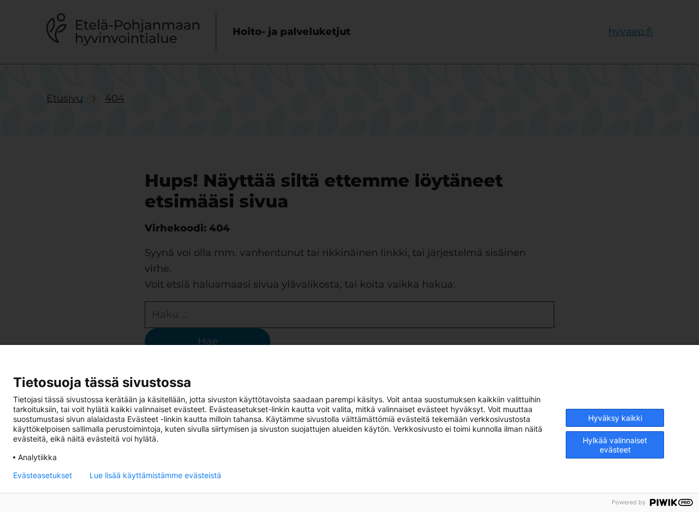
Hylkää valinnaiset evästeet (615, 445)
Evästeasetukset (42, 475)
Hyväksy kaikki (615, 417)
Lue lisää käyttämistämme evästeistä (155, 475)
